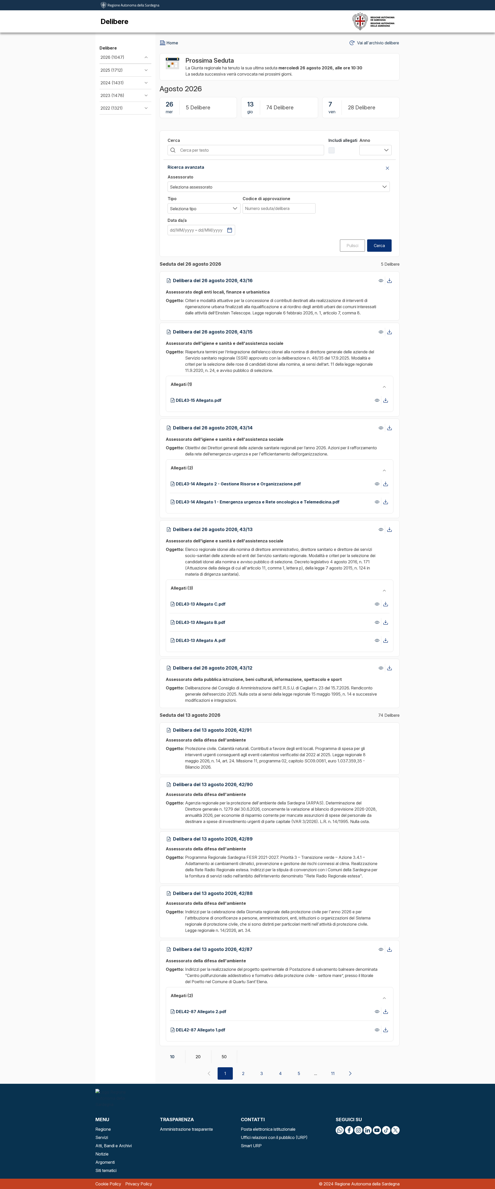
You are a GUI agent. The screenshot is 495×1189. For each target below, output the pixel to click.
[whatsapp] (340, 1130)
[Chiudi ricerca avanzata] (387, 168)
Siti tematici (106, 1170)
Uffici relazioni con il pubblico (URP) (274, 1137)
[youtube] (377, 1130)
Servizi (101, 1137)
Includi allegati (342, 140)
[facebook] (349, 1130)
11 (333, 1073)
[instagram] (358, 1130)
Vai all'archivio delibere (378, 42)
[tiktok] (386, 1130)
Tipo (172, 198)
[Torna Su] (478, 1172)
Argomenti (105, 1162)
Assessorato (180, 177)
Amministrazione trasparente (186, 1129)
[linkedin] (368, 1130)
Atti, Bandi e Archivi (113, 1145)
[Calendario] (230, 230)
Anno (364, 140)
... (315, 1073)
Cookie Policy (108, 1183)
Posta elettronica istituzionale (268, 1129)
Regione (103, 1129)
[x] (395, 1130)
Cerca (174, 140)
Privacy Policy (138, 1183)
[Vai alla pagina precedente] (209, 1073)
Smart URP (251, 1145)
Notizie (102, 1154)
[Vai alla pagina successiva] (350, 1073)
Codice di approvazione (266, 198)
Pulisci (352, 245)
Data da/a (177, 220)
